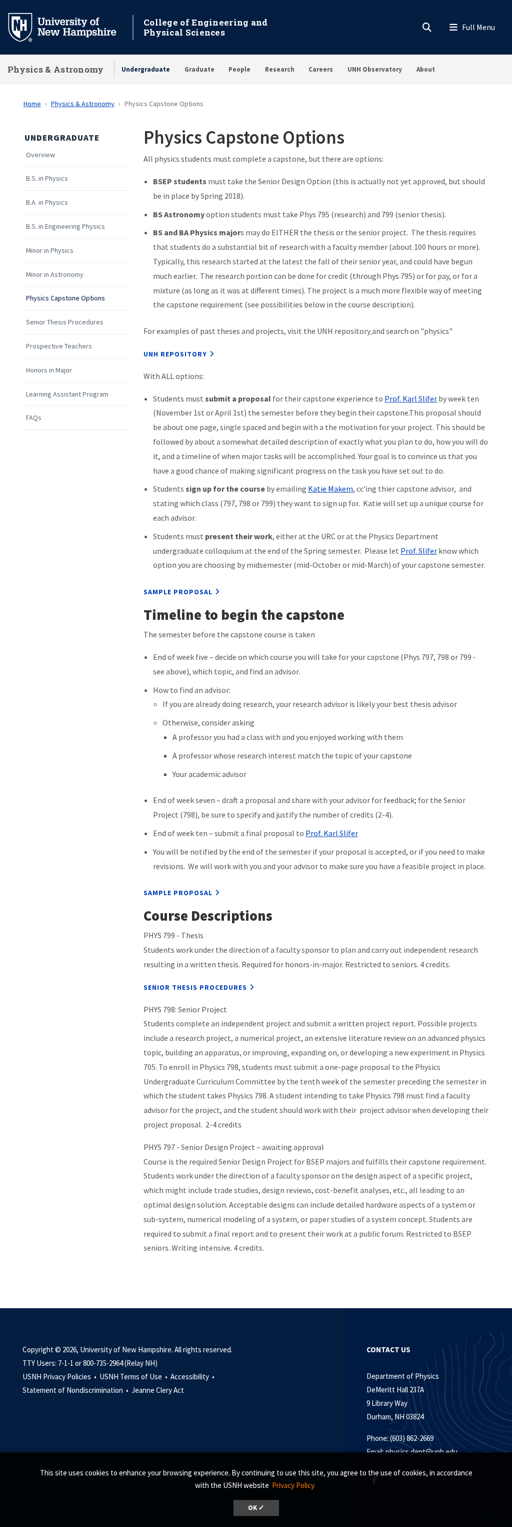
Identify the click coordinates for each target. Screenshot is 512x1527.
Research (279, 69)
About (425, 69)
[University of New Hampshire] (70, 27)
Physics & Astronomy (56, 69)
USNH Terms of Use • (134, 1376)
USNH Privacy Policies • (60, 1376)
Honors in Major (49, 370)
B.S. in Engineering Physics (65, 226)
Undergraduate (146, 69)
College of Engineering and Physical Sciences (206, 27)
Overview (40, 155)
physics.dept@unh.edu (423, 1451)
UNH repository (175, 353)
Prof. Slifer (418, 551)
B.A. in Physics (47, 202)
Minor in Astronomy (55, 274)
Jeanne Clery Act (158, 1390)
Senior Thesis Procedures (65, 322)
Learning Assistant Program (67, 394)
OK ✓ (256, 1507)
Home (32, 103)
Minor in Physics (50, 250)
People (239, 69)
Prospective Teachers (59, 346)
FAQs (34, 418)
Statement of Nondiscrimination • (76, 1390)
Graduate (199, 69)
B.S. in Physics (47, 178)
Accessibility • (193, 1376)
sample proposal (178, 591)
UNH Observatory (375, 69)
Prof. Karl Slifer (410, 399)
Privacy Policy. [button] (294, 1485)
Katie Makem (330, 489)
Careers (320, 69)
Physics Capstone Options (65, 298)
